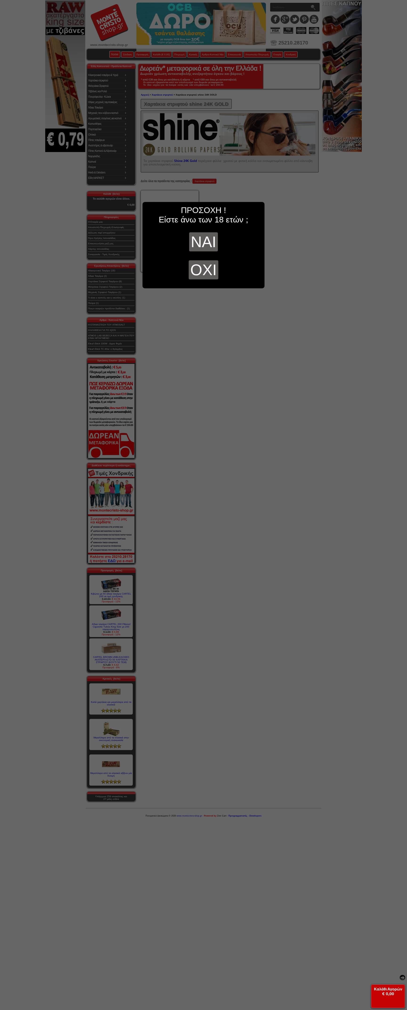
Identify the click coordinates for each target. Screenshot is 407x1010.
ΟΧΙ (203, 269)
